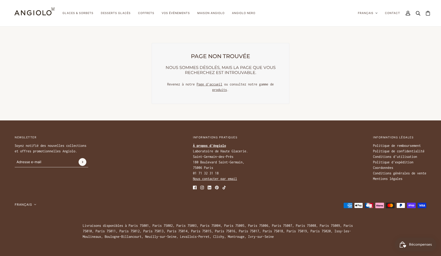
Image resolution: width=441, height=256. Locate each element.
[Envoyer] (82, 162)
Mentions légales (387, 179)
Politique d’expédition (393, 162)
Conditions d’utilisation (395, 157)
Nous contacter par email (215, 179)
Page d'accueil (209, 84)
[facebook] (194, 187)
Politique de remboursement (397, 146)
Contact (392, 13)
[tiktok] (224, 187)
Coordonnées (383, 168)
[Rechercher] (418, 13)
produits (219, 90)
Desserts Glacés (116, 13)
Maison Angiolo (211, 13)
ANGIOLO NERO (243, 13)
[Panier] (428, 13)
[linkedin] (209, 187)
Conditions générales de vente (399, 173)
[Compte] (408, 13)
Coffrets (146, 13)
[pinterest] (216, 187)
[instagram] (202, 187)
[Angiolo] (33, 13)
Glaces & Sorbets (77, 13)
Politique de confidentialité (398, 151)
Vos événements (176, 13)
